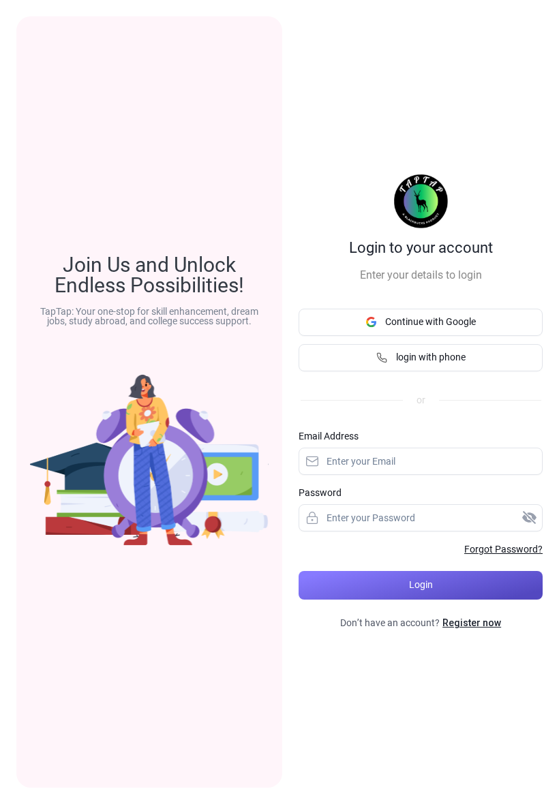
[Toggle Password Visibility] (529, 517)
